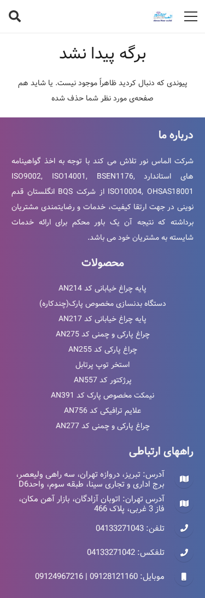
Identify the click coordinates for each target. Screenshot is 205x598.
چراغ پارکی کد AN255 (102, 350)
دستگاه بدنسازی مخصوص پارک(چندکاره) (102, 304)
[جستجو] (15, 16)
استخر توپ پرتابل (102, 365)
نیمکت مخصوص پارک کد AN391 (102, 395)
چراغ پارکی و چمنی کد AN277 (103, 426)
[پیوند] (163, 16)
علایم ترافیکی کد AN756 (102, 411)
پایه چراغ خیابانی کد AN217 (102, 319)
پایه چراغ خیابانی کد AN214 (102, 288)
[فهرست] (190, 16)
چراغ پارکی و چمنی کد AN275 (103, 334)
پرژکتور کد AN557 (103, 380)
